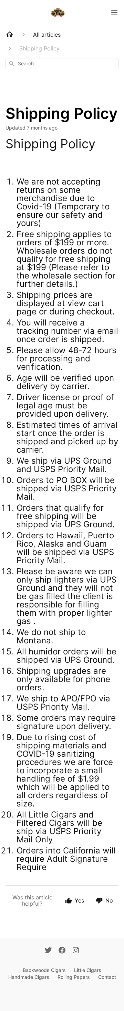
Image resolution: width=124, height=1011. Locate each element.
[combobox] (62, 63)
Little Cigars (87, 970)
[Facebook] (62, 951)
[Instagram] (76, 951)
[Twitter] (48, 951)
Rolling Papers (74, 977)
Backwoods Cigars (44, 970)
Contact (107, 977)
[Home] (10, 34)
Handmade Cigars (28, 977)
